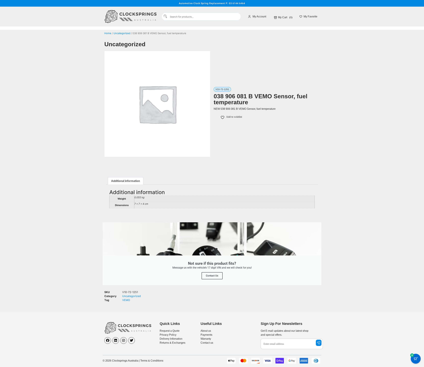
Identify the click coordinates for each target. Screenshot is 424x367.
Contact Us (212, 275)
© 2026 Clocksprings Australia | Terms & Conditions (133, 360)
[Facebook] (107, 340)
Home (107, 33)
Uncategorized (121, 33)
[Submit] (165, 17)
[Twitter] (131, 340)
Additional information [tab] (125, 181)
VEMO (126, 300)
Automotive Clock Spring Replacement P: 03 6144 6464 (212, 3)
